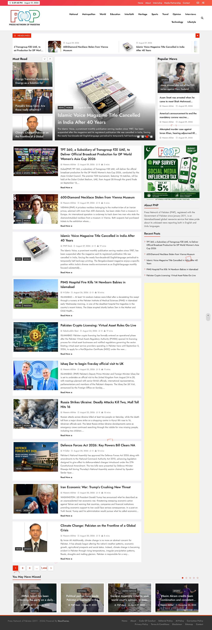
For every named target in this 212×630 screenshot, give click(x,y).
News (61, 107)
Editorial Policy (165, 620)
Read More (65, 187)
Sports (155, 14)
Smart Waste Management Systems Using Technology (30, 134)
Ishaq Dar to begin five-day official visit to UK (92, 363)
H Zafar (66, 292)
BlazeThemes (63, 620)
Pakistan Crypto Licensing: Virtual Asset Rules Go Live (98, 325)
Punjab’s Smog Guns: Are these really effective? (30, 81)
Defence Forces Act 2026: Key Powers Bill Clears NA (98, 445)
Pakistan (70, 107)
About (148, 2)
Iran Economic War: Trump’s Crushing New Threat (96, 487)
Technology (177, 22)
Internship (157, 2)
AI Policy (180, 620)
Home (140, 2)
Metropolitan (88, 14)
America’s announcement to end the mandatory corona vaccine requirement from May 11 (178, 117)
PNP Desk (67, 245)
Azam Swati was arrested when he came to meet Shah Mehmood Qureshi (177, 101)
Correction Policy (195, 620)
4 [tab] (151, 137)
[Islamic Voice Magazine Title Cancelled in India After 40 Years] (108, 46)
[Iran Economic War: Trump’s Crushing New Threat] (36, 499)
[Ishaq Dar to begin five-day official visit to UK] (36, 375)
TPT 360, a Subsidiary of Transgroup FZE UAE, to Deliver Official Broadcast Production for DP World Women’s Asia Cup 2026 (96, 154)
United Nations (129, 591)
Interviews (190, 14)
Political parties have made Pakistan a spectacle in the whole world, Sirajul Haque (82, 600)
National (73, 14)
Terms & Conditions (160, 624)
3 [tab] (147, 137)
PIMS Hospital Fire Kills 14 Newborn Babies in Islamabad (96, 119)
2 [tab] (143, 137)
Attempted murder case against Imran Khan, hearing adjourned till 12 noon (177, 133)
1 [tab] (138, 137)
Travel (165, 14)
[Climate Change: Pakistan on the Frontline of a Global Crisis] (36, 537)
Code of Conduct (147, 620)
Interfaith (129, 14)
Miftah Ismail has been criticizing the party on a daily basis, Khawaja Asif (35, 600)
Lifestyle (191, 22)
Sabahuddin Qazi (71, 330)
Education (115, 14)
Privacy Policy (141, 624)
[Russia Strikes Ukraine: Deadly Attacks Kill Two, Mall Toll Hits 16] (36, 414)
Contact (186, 2)
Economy (20, 348)
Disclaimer (177, 624)
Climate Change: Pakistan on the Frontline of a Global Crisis (32, 109)
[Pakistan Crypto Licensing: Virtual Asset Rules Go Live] (36, 337)
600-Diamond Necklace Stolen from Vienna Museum (98, 197)
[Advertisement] (171, 408)
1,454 (43, 568)
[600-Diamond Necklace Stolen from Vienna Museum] (35, 46)
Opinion (177, 14)
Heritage (142, 14)
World (103, 14)
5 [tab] (197, 578)
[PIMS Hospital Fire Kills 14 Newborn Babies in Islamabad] (181, 46)
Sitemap (189, 624)
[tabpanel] (105, 98)
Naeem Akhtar (168, 106)
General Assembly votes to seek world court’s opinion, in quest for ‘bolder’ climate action (129, 600)
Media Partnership (172, 2)
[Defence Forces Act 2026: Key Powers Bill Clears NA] (36, 457)
